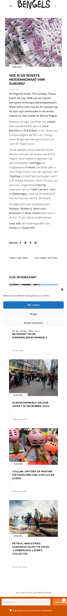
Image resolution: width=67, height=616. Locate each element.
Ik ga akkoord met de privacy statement (32, 610)
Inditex (51, 122)
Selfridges (36, 163)
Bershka (14, 130)
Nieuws (17, 67)
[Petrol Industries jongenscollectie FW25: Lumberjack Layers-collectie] (33, 518)
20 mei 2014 (14, 89)
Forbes (13, 228)
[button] (62, 289)
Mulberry (26, 208)
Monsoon (15, 213)
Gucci (52, 189)
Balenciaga (19, 194)
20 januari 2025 (19, 567)
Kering (42, 185)
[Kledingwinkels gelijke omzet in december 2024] (33, 377)
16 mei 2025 (17, 350)
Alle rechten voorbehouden (33, 593)
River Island (32, 213)
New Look (39, 208)
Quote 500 (28, 228)
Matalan (14, 208)
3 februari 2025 (19, 419)
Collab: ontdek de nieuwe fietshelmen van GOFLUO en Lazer (33, 475)
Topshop (14, 176)
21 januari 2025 (19, 491)
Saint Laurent (39, 189)
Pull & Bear (30, 130)
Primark (30, 167)
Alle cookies (33, 305)
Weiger (33, 314)
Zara (45, 126)
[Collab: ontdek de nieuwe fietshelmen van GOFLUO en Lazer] (33, 446)
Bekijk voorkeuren (33, 323)
